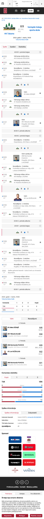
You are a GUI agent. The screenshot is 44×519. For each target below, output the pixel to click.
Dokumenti (32, 413)
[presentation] (9, 3)
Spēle (5, 47)
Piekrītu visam (36, 516)
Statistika (22, 47)
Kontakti (22, 487)
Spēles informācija (12, 413)
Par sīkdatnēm (35, 494)
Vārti (11, 319)
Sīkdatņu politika (31, 487)
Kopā (6, 377)
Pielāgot (22, 516)
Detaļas (22, 494)
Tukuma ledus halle (22, 39)
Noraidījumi (32, 319)
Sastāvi (13, 47)
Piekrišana (8, 494)
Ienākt (31, 11)
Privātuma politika (13, 487)
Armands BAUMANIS (34, 417)
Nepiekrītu (8, 516)
